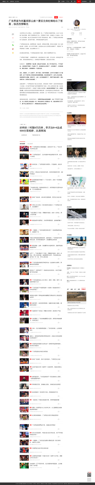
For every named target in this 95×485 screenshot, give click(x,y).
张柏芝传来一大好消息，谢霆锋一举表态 (76, 165)
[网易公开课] (63, 1)
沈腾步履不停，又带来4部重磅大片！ (75, 168)
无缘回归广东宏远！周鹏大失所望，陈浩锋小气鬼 (46, 311)
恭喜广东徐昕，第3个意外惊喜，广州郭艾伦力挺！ (46, 359)
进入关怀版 (17, 1)
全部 (85, 38)
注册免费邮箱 (84, 1)
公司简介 (34, 483)
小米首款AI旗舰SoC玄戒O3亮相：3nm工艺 (76, 219)
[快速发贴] (13, 34)
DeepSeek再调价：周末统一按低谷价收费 (76, 228)
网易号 (14, 17)
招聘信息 (42, 483)
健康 (72, 289)
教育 (79, 289)
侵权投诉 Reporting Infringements (73, 483)
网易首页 (4, 1)
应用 (7, 1)
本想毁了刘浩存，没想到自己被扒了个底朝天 (77, 158)
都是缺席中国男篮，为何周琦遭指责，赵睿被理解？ (47, 220)
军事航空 (83, 289)
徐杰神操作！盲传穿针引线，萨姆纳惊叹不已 (45, 392)
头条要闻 (69, 113)
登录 (79, 1)
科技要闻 (69, 207)
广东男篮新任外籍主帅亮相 (40, 351)
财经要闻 (69, 175)
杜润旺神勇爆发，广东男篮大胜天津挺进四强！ (45, 415)
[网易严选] (68, 1)
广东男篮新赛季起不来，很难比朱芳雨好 (43, 425)
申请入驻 (60, 17)
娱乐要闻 (69, 146)
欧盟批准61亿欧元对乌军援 (73, 305)
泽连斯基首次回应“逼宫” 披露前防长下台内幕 (77, 312)
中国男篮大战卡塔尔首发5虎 (40, 448)
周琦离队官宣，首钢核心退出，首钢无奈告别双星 (46, 384)
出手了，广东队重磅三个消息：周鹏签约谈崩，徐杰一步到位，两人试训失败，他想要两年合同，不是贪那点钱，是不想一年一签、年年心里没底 (46, 255)
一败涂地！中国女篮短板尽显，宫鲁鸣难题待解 (45, 400)
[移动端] (59, 1)
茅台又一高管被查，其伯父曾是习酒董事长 (76, 196)
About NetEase (29, 483)
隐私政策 (49, 483)
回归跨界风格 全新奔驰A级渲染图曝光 (75, 259)
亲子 (75, 289)
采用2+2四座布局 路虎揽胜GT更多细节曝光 (76, 251)
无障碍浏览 (12, 1)
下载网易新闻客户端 (36, 135)
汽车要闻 (69, 235)
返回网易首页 (24, 135)
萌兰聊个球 (23, 27)
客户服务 (46, 483)
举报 (62, 27)
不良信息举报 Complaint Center (57, 483)
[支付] (71, 1)
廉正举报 (65, 483)
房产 (68, 289)
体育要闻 (69, 79)
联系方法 (38, 483)
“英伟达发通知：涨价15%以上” (74, 225)
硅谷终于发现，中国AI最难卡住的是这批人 (76, 222)
